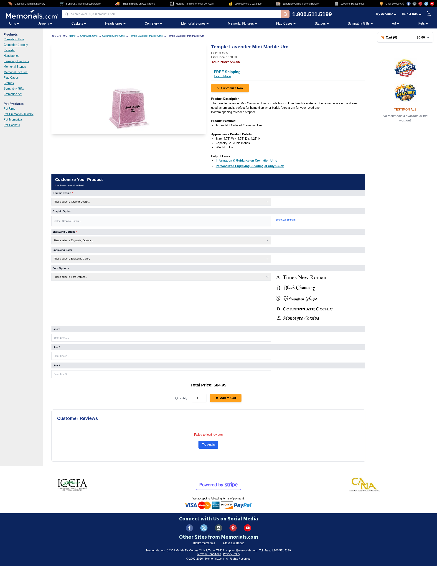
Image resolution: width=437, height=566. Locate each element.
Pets (421, 23)
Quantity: (181, 398)
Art (394, 23)
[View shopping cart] (429, 14)
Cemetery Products (16, 61)
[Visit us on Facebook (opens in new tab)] (409, 4)
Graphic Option (62, 211)
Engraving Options (65, 231)
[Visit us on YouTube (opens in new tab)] (432, 4)
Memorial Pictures (241, 23)
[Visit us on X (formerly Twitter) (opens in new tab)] (204, 528)
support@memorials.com (241, 550)
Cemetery (152, 23)
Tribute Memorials (204, 543)
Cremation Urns (14, 39)
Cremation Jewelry (16, 44)
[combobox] (171, 14)
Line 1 (56, 329)
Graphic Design (63, 193)
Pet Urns (9, 108)
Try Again (208, 444)
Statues (320, 23)
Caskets (77, 23)
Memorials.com (155, 550)
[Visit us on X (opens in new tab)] (426, 4)
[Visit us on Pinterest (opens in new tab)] (420, 4)
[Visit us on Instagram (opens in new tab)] (414, 4)
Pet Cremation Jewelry (18, 114)
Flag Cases (284, 23)
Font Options (61, 268)
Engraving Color (62, 250)
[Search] (285, 14)
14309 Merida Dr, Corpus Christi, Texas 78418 (195, 550)
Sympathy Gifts (359, 23)
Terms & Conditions (209, 554)
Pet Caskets (12, 125)
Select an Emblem (285, 219)
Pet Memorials (13, 119)
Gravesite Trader (233, 543)
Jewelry (43, 23)
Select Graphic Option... (67, 221)
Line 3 (56, 365)
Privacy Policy (231, 554)
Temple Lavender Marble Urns (146, 35)
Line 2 (56, 347)
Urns (12, 23)
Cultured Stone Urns (113, 35)
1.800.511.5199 (312, 14)
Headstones (113, 23)
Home (72, 35)
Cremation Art (13, 94)
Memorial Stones (193, 23)
